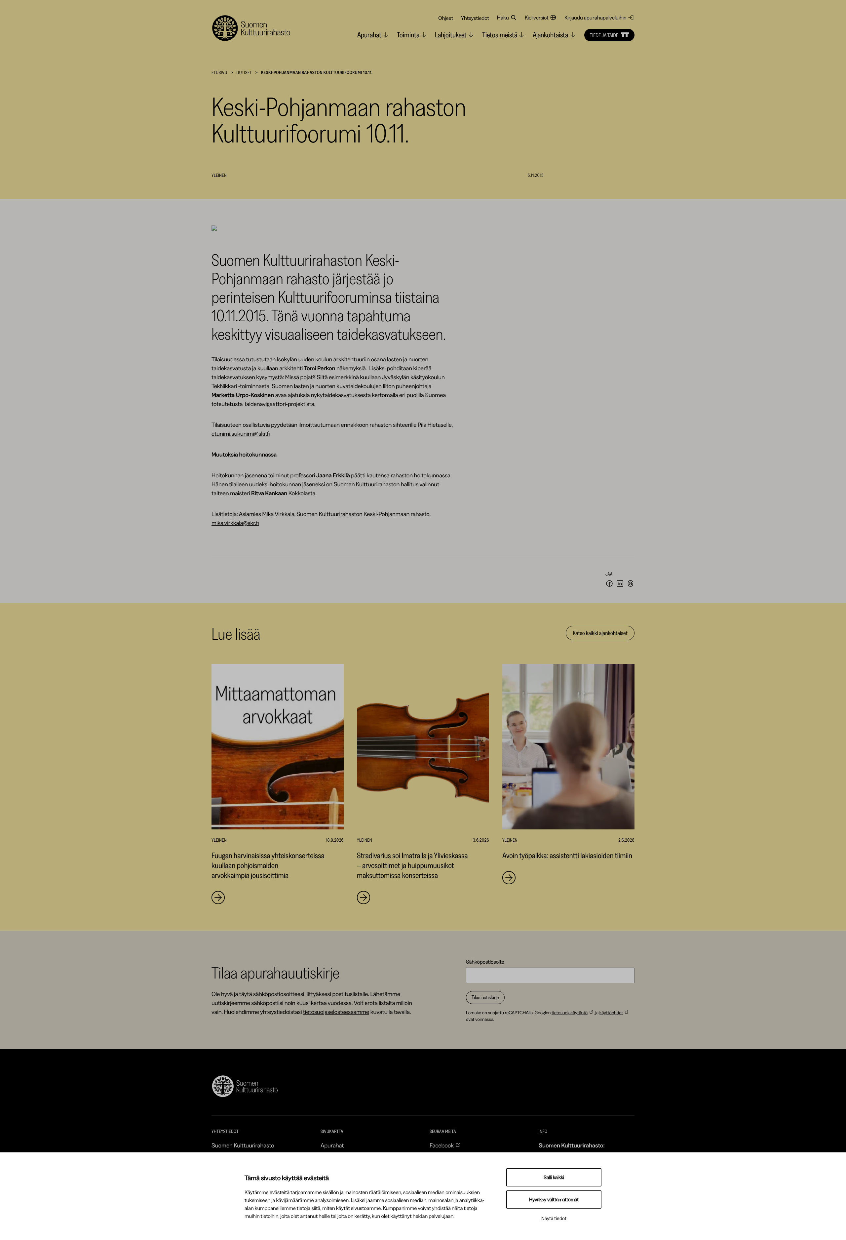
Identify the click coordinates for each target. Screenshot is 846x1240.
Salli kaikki (554, 1177)
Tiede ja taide (604, 35)
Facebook (442, 1145)
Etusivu (219, 72)
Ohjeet (445, 18)
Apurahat (332, 1145)
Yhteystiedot (475, 18)
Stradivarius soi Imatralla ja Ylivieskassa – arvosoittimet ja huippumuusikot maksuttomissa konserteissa (412, 865)
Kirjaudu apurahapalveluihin (595, 17)
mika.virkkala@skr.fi (235, 523)
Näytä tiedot (553, 1218)
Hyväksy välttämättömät (554, 1199)
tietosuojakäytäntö (570, 1013)
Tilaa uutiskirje (485, 997)
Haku (503, 17)
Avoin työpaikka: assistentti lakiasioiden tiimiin (567, 855)
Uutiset (244, 72)
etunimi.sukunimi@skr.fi (241, 433)
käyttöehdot (611, 1013)
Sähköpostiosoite (485, 961)
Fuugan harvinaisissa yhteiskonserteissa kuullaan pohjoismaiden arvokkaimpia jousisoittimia (268, 865)
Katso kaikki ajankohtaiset (600, 633)
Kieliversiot (537, 17)
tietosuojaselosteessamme (336, 1012)
